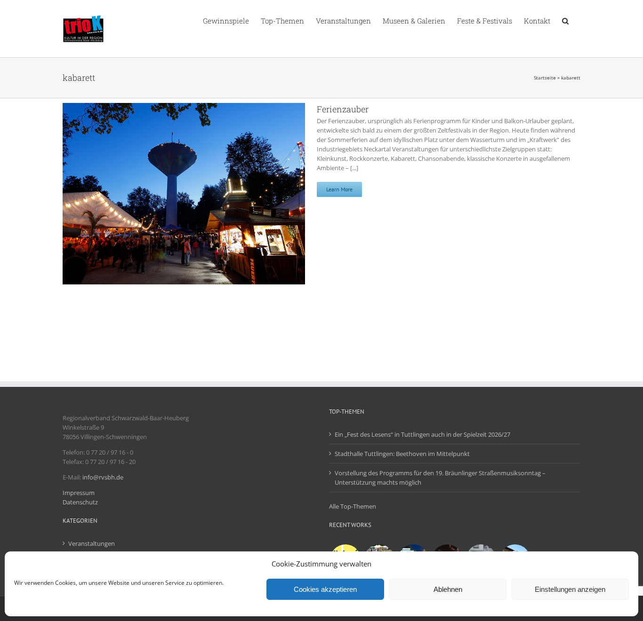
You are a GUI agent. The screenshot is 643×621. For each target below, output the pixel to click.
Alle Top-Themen (352, 506)
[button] (565, 20)
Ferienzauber (343, 109)
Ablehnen (448, 589)
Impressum (79, 492)
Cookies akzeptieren (325, 589)
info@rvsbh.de (102, 477)
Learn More (339, 189)
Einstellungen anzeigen (570, 589)
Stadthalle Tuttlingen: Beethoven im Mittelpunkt (402, 453)
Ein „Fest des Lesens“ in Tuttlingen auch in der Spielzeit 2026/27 (422, 434)
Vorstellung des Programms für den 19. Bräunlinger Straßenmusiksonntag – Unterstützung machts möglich (440, 478)
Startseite (545, 77)
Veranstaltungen (91, 543)
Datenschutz (80, 502)
